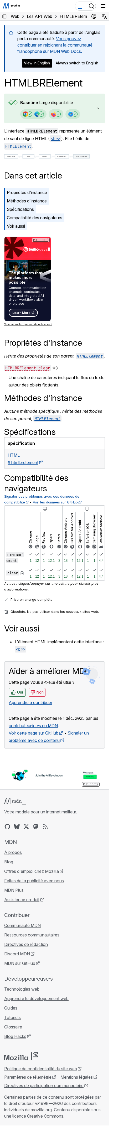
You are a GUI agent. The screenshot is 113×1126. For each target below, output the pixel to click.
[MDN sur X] (26, 826)
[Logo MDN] (15, 801)
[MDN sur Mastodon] (36, 826)
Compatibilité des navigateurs (34, 217)
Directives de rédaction (26, 944)
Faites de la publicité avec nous (34, 880)
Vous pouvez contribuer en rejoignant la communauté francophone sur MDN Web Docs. (55, 45)
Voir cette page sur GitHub (33, 733)
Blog (8, 861)
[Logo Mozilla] (21, 1056)
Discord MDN (17, 953)
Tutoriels (12, 1017)
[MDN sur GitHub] (7, 826)
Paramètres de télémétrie (28, 1077)
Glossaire (13, 1027)
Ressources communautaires (31, 935)
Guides (10, 1008)
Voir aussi (16, 226)
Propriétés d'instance (27, 192)
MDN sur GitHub (19, 963)
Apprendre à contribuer (30, 702)
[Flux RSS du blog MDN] (45, 826)
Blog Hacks (15, 1036)
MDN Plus (14, 890)
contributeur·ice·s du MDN (33, 725)
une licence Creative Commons (33, 1116)
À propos (13, 852)
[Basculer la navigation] (103, 6)
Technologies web (21, 989)
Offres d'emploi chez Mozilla (31, 871)
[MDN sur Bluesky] (17, 826)
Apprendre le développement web (36, 998)
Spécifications (20, 209)
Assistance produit (21, 899)
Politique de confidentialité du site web (40, 1068)
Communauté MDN (22, 925)
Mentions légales (76, 1077)
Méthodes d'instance (27, 200)
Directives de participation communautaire (44, 1085)
